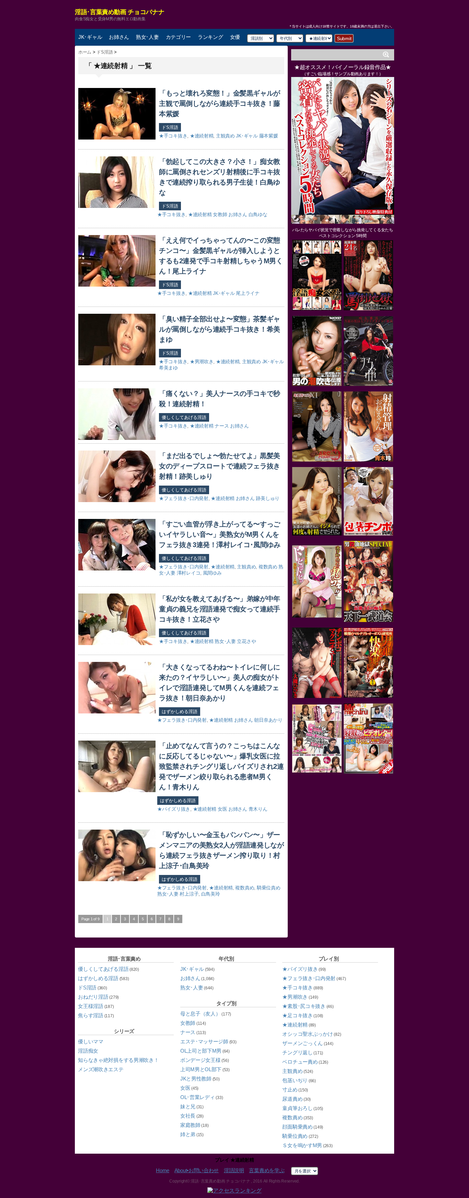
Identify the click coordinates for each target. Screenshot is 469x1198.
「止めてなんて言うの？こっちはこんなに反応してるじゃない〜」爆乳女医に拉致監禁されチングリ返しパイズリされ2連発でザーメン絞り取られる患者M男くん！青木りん (221, 766)
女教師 (220, 214)
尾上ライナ (248, 293)
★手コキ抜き (173, 135)
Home (162, 1170)
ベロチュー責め (300, 1062)
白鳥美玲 (210, 894)
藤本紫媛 (268, 135)
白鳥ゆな (258, 214)
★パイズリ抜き (173, 809)
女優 (235, 37)
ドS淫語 (170, 127)
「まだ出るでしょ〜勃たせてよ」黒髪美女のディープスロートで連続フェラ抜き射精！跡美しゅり (219, 466)
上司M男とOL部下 (200, 1069)
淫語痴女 (88, 1051)
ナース (222, 426)
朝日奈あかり (268, 720)
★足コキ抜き (297, 1015)
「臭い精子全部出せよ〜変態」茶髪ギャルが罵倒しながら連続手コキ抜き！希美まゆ (219, 329)
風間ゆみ (212, 573)
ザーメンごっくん (302, 1043)
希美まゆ (168, 367)
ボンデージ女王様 (200, 1060)
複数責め (268, 566)
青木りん (258, 809)
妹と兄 (187, 1106)
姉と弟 (187, 1134)
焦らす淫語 (90, 1015)
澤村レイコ (189, 573)
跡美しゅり (267, 498)
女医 (222, 809)
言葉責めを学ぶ (266, 1170)
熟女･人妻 (147, 37)
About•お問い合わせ (196, 1170)
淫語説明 (234, 1170)
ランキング (210, 37)
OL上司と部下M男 (200, 1051)
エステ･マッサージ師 (204, 1041)
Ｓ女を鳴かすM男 (302, 1145)
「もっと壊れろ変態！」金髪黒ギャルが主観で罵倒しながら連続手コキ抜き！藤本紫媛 (219, 103)
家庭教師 (190, 1125)
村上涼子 (189, 894)
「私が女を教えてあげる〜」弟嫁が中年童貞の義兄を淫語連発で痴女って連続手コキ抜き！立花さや (219, 609)
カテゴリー (178, 37)
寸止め (289, 1089)
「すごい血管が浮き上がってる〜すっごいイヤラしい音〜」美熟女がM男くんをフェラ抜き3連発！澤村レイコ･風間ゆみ (219, 534)
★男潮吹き (202, 361)
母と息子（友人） (200, 1014)
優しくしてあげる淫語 (184, 417)
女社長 (187, 1116)
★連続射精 (202, 135)
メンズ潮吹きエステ (100, 1069)
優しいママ (90, 1041)
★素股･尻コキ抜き (303, 1006)
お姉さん (119, 37)
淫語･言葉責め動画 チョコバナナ (119, 12)
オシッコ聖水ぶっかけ (307, 1034)
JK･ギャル (90, 37)
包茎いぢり (295, 1080)
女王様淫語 (90, 1006)
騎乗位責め (269, 887)
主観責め (225, 135)
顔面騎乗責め (297, 1127)
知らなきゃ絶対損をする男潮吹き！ (118, 1060)
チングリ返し (297, 1052)
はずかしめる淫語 (179, 711)
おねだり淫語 (93, 997)
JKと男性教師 (195, 1078)
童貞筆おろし (297, 1108)
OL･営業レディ (197, 1097)
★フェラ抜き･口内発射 (183, 498)
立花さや (246, 641)
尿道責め (292, 1099)
